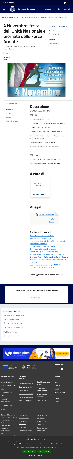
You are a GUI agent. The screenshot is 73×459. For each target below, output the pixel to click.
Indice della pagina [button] (11, 103)
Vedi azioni (62, 26)
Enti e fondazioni (6, 392)
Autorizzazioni (41, 400)
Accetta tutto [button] (29, 451)
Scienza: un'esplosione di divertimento (44, 251)
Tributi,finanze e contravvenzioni (42, 389)
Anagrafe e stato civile (26, 383)
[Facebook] (53, 9)
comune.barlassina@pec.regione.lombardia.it (16, 436)
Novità (11, 17)
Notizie (57, 382)
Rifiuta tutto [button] (44, 451)
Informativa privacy (43, 421)
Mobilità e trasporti (25, 400)
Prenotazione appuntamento (24, 416)
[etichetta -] (39, 297)
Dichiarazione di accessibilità (42, 429)
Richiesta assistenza (25, 430)
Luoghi (57, 398)
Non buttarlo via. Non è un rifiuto (42, 236)
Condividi (52, 26)
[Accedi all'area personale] (64, 2)
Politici (3, 396)
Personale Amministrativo (6, 400)
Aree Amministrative (8, 385)
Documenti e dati (6, 405)
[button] (36, 456)
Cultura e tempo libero (26, 387)
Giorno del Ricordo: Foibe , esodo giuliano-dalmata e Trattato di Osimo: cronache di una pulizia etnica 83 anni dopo (49, 259)
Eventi (57, 401)
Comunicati (58, 385)
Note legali (40, 424)
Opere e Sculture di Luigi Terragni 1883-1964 (46, 265)
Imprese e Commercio (26, 394)
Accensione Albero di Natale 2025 (42, 267)
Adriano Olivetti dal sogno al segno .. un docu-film (48, 254)
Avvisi (17, 17)
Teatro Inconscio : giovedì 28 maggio (43, 249)
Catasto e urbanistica (26, 397)
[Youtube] (58, 9)
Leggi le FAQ (23, 427)
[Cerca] (69, 9)
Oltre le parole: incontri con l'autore (42, 246)
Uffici (2, 389)
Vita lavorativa (23, 390)
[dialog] (36, 447)
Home (4, 17)
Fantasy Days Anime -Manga (40, 238)
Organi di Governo (7, 382)
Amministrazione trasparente (42, 416)
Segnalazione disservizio (23, 422)
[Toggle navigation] (4, 9)
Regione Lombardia (9, 3)
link (55, 447)
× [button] (71, 438)
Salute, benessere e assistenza (43, 395)
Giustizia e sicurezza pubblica (43, 383)
